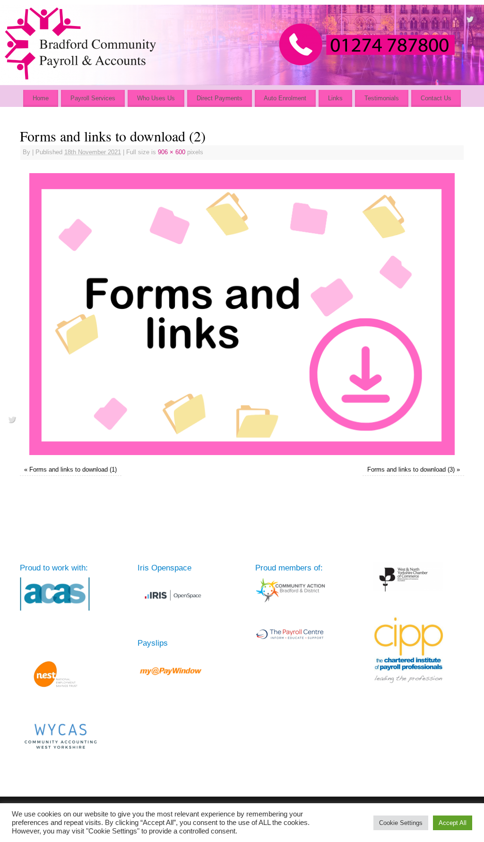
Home (41, 98)
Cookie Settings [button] (401, 822)
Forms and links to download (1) (73, 469)
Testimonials (381, 98)
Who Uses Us (156, 98)
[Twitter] (470, 21)
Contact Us (436, 98)
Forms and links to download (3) (411, 469)
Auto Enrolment (285, 98)
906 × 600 (171, 152)
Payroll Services (92, 98)
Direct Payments (219, 98)
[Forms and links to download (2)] (242, 314)
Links (335, 98)
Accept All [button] (453, 822)
